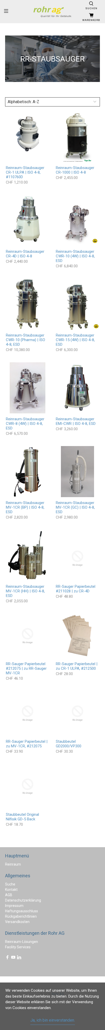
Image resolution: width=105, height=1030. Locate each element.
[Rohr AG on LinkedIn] (19, 958)
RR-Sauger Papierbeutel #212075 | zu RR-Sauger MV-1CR (26, 668)
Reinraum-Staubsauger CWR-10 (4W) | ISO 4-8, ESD (75, 256)
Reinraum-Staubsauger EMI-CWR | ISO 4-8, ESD (76, 421)
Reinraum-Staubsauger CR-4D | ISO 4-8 (25, 253)
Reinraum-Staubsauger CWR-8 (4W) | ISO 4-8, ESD (25, 423)
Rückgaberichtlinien (21, 916)
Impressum (14, 906)
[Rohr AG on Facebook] (7, 958)
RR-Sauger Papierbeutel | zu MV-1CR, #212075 (26, 743)
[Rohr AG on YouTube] (13, 958)
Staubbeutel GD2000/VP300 (68, 743)
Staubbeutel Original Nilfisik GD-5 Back (22, 816)
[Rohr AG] (52, 11)
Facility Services (18, 947)
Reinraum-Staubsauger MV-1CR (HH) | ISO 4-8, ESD (25, 591)
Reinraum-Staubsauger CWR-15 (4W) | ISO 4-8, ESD (75, 340)
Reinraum (13, 864)
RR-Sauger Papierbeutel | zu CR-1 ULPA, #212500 (76, 666)
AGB (8, 895)
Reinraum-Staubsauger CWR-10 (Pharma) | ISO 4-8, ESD (25, 340)
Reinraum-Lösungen (21, 942)
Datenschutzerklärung (23, 900)
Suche (10, 884)
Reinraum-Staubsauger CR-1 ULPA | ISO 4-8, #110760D (25, 172)
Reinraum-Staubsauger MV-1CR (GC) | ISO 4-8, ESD (75, 507)
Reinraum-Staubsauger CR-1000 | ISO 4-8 (75, 170)
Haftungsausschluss (21, 911)
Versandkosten (17, 922)
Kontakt (11, 890)
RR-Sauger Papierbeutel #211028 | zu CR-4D (75, 588)
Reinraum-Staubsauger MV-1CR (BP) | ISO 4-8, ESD (25, 507)
